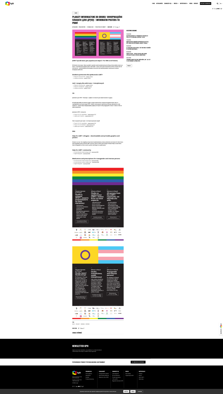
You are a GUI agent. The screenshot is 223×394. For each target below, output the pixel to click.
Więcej (130, 65)
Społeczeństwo (82, 27)
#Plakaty (78, 324)
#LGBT (73, 324)
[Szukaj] (217, 3)
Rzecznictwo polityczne (104, 375)
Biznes (140, 375)
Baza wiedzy (128, 373)
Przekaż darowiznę (90, 379)
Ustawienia (140, 391)
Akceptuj (126, 391)
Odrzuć (132, 391)
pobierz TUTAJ (89, 76)
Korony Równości (116, 375)
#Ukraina (83, 324)
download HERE (95, 152)
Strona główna (89, 373)
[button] (168, 3)
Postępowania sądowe (104, 373)
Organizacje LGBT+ (129, 375)
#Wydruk (87, 324)
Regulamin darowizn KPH (117, 380)
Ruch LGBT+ (141, 377)
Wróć (76, 13)
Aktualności (75, 27)
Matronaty (141, 379)
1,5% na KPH (115, 379)
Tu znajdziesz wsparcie (138, 362)
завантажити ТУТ (92, 114)
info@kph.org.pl (75, 382)
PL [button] (221, 3)
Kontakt (87, 377)
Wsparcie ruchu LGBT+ (104, 377)
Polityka (140, 373)
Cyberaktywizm (115, 373)
